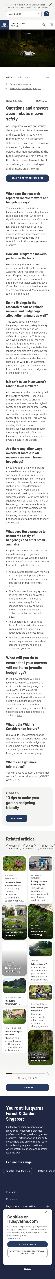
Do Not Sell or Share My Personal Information (27, 1252)
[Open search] (44, 25)
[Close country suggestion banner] (50, 4)
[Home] (4, 25)
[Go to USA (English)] (46, 13)
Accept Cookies (27, 1244)
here (17, 522)
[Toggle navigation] (51, 25)
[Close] (46, 1212)
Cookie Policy (14, 1238)
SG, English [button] (15, 26)
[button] (8, 1179)
